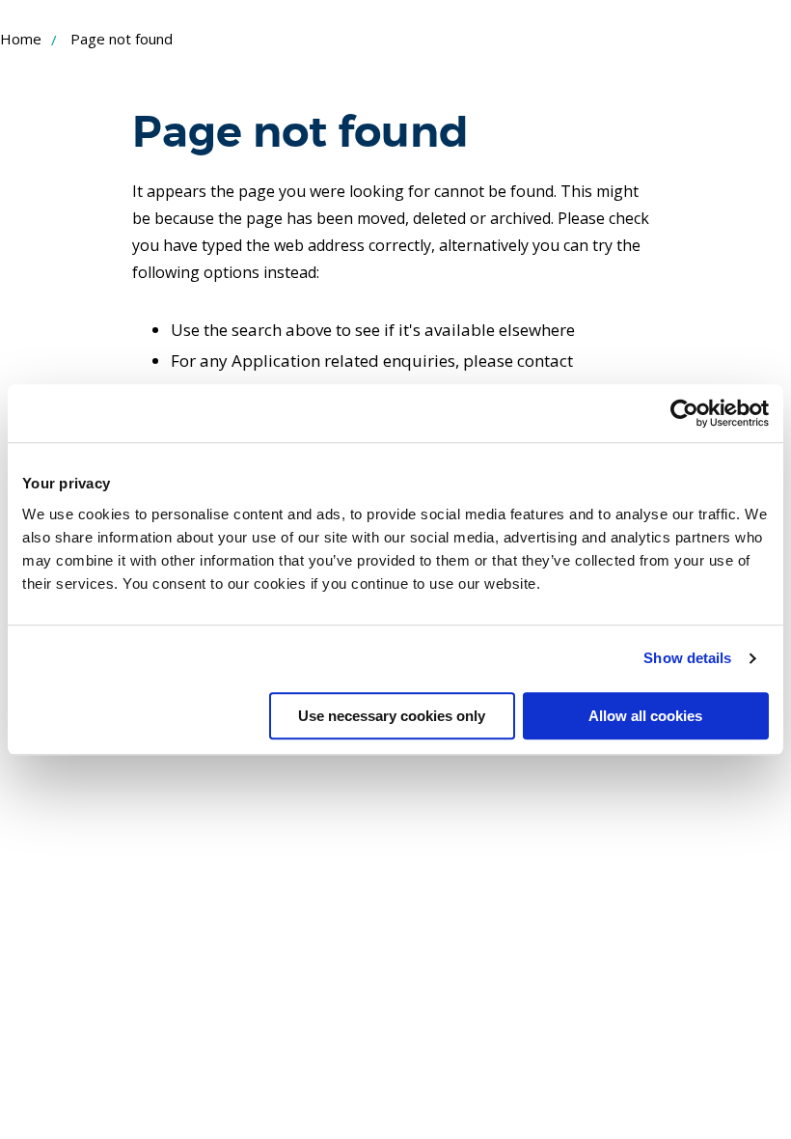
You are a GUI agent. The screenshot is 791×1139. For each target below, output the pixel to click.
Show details (687, 658)
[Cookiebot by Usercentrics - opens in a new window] (684, 413)
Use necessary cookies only (391, 716)
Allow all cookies (645, 716)
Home (20, 38)
